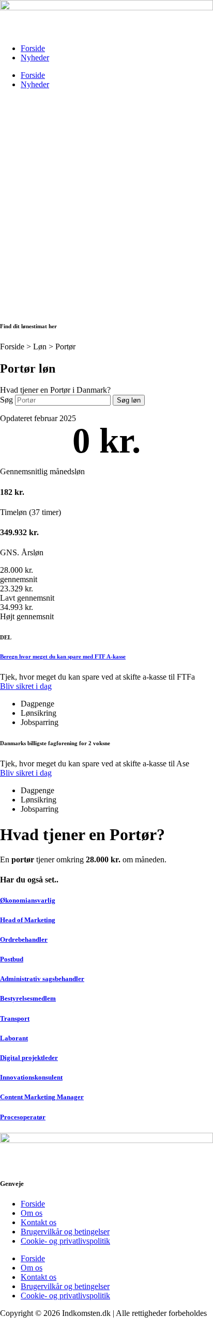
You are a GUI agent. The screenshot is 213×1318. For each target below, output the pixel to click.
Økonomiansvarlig (27, 900)
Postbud (11, 959)
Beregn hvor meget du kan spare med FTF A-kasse (63, 656)
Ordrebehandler (24, 939)
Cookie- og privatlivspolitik (65, 1240)
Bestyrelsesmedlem (28, 998)
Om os (31, 1213)
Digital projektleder (29, 1058)
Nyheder (35, 57)
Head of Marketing (27, 920)
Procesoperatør (22, 1117)
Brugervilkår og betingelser (65, 1231)
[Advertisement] (106, 204)
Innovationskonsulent (31, 1077)
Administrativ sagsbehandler (42, 979)
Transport (14, 1018)
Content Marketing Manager (42, 1097)
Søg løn (129, 400)
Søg (6, 399)
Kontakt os (38, 1222)
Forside (33, 48)
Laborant (14, 1038)
